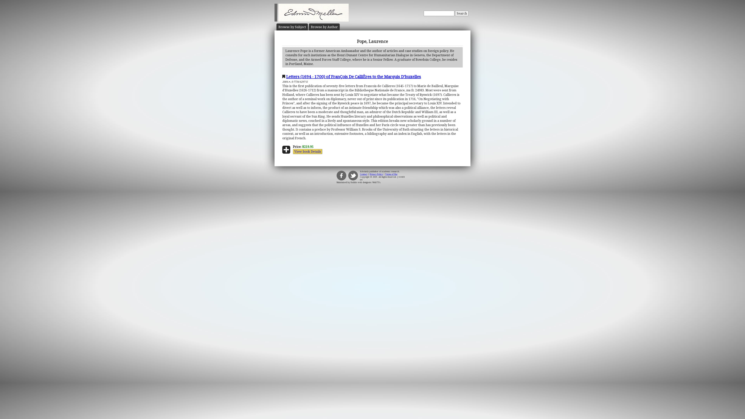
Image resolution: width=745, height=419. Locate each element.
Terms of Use (391, 174)
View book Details (307, 151)
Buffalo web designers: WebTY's (365, 182)
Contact (363, 174)
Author (324, 27)
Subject (292, 27)
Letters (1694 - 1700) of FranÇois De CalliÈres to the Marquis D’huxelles (353, 76)
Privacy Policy (376, 174)
